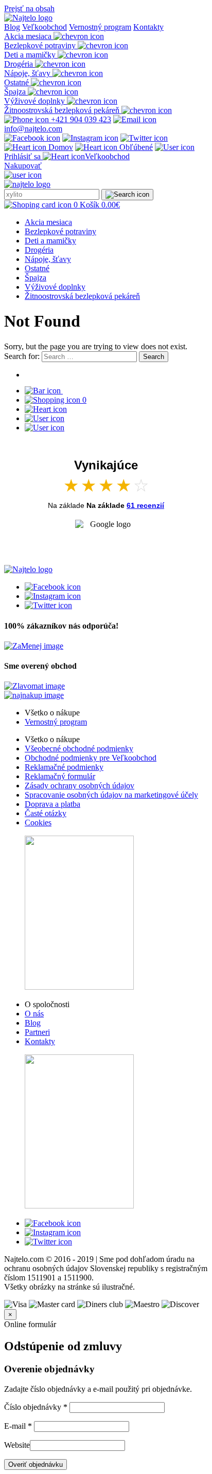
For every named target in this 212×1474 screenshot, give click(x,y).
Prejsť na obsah (29, 8)
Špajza (35, 277)
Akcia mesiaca (48, 222)
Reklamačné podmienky (64, 767)
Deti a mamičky (50, 240)
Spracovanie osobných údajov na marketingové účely (111, 794)
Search (153, 357)
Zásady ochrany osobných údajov (79, 785)
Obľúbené (135, 147)
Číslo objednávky (35, 1407)
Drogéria (39, 249)
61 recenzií (145, 505)
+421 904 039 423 (80, 119)
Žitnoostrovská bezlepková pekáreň (82, 296)
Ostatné (37, 268)
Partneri (37, 1032)
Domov (59, 147)
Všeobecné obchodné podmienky (79, 748)
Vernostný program (100, 27)
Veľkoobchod (44, 27)
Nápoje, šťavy (48, 259)
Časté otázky (45, 813)
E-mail (18, 1426)
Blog (12, 27)
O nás (34, 1013)
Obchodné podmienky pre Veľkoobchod (90, 757)
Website (17, 1445)
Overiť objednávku (35, 1464)
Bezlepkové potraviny (60, 231)
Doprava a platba (52, 804)
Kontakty (148, 27)
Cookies (38, 822)
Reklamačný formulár (60, 776)
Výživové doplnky (55, 286)
